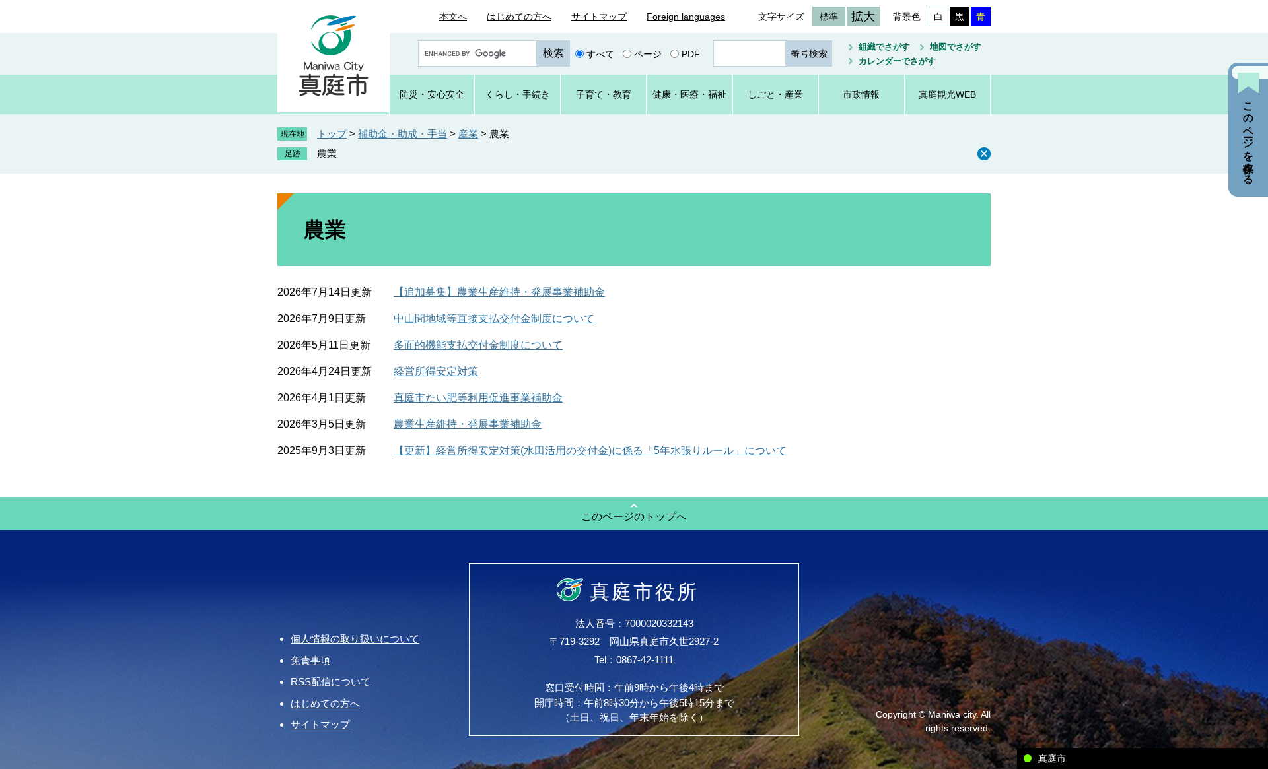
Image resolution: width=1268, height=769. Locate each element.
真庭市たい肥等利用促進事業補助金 (478, 397)
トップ (332, 133)
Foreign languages (686, 16)
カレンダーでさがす (897, 61)
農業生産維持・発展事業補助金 (468, 424)
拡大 (863, 16)
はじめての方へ (519, 16)
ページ (648, 53)
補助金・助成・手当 (402, 133)
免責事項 (310, 660)
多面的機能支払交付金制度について (478, 345)
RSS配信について (330, 681)
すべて (600, 53)
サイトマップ (599, 16)
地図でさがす (955, 46)
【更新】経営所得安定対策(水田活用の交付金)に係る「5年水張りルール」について (590, 450)
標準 (829, 16)
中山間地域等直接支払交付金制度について (494, 318)
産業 (468, 133)
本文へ (453, 16)
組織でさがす (884, 46)
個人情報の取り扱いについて (355, 638)
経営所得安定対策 (436, 371)
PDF (691, 53)
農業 (327, 153)
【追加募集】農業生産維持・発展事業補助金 (499, 292)
